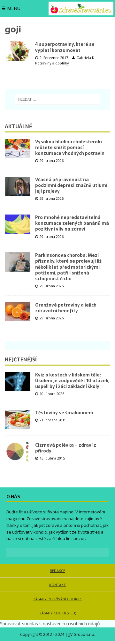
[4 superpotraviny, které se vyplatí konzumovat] (17, 51)
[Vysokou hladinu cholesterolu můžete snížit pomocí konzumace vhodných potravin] (17, 148)
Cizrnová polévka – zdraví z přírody (65, 448)
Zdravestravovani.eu (47, 518)
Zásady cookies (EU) (57, 613)
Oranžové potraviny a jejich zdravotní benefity (65, 307)
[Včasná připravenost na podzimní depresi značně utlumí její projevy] (17, 186)
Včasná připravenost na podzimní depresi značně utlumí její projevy (71, 185)
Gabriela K (85, 57)
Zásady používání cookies (57, 598)
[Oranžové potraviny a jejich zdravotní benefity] (17, 311)
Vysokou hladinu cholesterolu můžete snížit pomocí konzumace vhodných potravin (69, 147)
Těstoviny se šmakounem (64, 412)
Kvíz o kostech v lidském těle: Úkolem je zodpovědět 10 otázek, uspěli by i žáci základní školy (72, 380)
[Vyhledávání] (57, 99)
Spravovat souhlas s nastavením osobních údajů (50, 623)
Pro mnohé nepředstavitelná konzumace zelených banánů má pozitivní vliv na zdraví (72, 223)
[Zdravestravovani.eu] (81, 8)
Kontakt (57, 584)
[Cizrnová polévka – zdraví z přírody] (17, 451)
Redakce (57, 570)
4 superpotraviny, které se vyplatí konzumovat (65, 47)
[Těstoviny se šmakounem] (17, 419)
